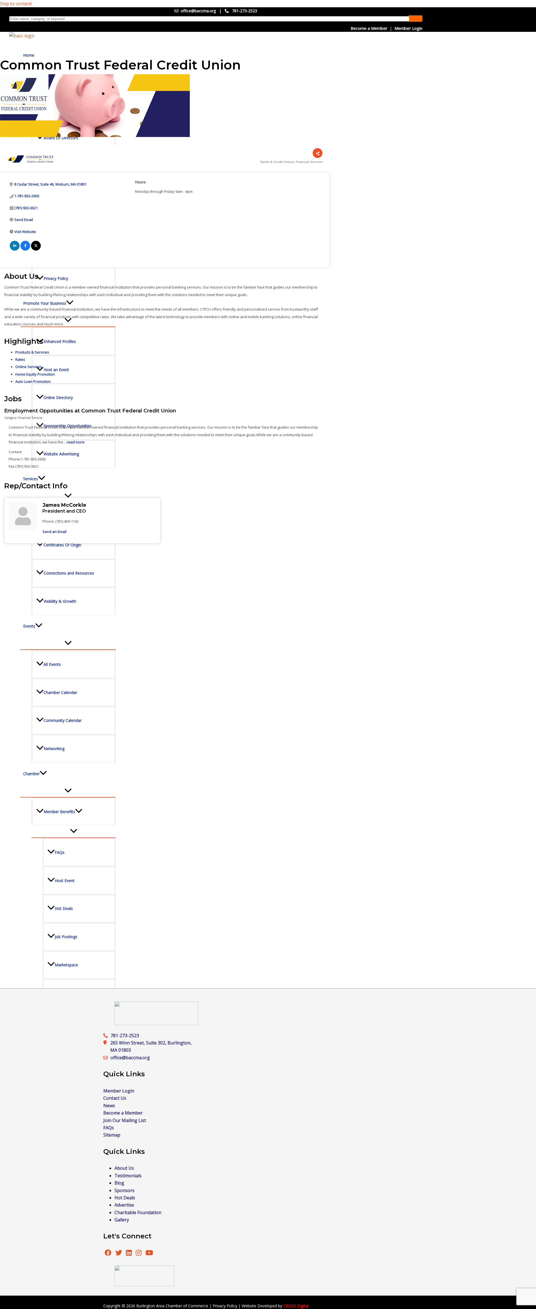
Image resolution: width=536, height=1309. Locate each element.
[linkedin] (129, 1253)
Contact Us (114, 1098)
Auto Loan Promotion (33, 381)
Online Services (28, 366)
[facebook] (108, 1253)
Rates (20, 359)
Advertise (124, 1205)
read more (76, 442)
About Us (124, 1168)
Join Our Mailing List (124, 1120)
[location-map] (107, 1058)
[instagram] (139, 1253)
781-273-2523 (244, 10)
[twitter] (119, 1253)
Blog (119, 1183)
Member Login (408, 28)
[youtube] (149, 1253)
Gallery (121, 1220)
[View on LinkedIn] (15, 249)
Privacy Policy (225, 1305)
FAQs (108, 1128)
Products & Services (32, 352)
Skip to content (16, 4)
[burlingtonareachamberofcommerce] (156, 1023)
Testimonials (128, 1176)
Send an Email (54, 531)
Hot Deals (124, 1198)
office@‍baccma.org (130, 1058)
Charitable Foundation (137, 1212)
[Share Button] (317, 153)
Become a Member (369, 28)
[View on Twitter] (36, 249)
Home (28, 55)
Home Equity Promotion (35, 374)
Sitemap (111, 1135)
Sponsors (124, 1190)
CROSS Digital (295, 1305)
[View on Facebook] (25, 249)
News (109, 1106)
